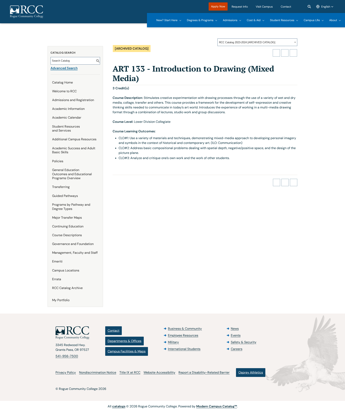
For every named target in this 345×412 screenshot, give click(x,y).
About (333, 20)
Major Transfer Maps (67, 217)
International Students (184, 349)
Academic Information (68, 109)
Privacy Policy (66, 372)
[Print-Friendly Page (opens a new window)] (284, 53)
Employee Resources (183, 335)
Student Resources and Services (66, 128)
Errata (56, 279)
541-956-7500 (67, 356)
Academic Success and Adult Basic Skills (73, 150)
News (235, 328)
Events (236, 335)
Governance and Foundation (73, 244)
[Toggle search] (309, 6)
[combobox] (257, 42)
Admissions (230, 20)
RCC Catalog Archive (67, 288)
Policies (57, 161)
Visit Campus (264, 6)
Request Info (240, 6)
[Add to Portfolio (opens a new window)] (276, 53)
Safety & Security (243, 342)
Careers (236, 349)
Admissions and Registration (73, 100)
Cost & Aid (254, 20)
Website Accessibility (159, 372)
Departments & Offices (124, 341)
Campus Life (312, 20)
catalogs (118, 406)
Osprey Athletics (250, 372)
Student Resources (282, 20)
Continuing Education (67, 226)
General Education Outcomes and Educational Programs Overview (72, 174)
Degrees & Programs (200, 20)
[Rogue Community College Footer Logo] (72, 332)
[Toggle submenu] (180, 20)
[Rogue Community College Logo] (26, 11)
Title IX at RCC (129, 372)
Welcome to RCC (64, 91)
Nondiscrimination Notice (97, 372)
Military (173, 342)
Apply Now (218, 6)
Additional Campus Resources (74, 139)
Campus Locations (65, 270)
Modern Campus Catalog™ (216, 406)
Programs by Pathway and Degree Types (71, 207)
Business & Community (185, 328)
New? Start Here (166, 20)
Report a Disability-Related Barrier (204, 372)
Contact (286, 6)
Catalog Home (62, 82)
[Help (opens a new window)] (293, 53)
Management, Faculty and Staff (75, 253)
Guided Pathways (65, 196)
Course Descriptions (67, 235)
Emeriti (57, 261)
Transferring (61, 187)
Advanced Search (64, 68)
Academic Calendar (66, 117)
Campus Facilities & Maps (127, 351)
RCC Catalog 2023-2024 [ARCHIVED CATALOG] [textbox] (247, 42)
